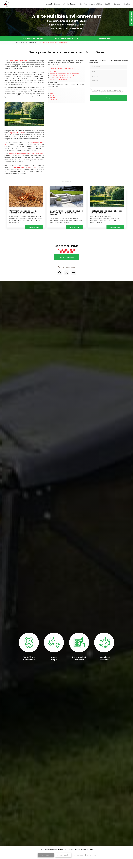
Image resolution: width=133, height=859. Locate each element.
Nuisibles (108, 4)
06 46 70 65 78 (72, 38)
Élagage (57, 4)
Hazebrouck (53, 99)
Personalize (79, 855)
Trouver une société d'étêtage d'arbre (61, 77)
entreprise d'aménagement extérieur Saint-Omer (26, 154)
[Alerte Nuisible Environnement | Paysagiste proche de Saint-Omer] (6, 4)
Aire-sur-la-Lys (54, 90)
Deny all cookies (63, 855)
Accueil (49, 4)
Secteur (25, 42)
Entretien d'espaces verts (72, 4)
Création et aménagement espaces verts (62, 68)
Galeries (117, 4)
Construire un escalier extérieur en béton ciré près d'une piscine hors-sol (66, 213)
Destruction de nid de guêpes (58, 79)
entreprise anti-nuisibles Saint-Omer (22, 167)
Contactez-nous (105, 38)
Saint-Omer (32, 42)
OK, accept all (46, 855)
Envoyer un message (66, 257)
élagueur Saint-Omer (16, 133)
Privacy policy (91, 855)
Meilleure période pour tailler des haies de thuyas (106, 212)
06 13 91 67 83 (38, 38)
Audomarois (53, 92)
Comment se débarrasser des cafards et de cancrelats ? (23, 212)
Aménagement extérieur (93, 4)
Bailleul (52, 93)
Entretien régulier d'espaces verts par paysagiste (64, 73)
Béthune (52, 95)
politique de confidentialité (115, 93)
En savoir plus (34, 227)
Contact (127, 4)
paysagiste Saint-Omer (18, 61)
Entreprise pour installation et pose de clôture (63, 75)
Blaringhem (53, 97)
